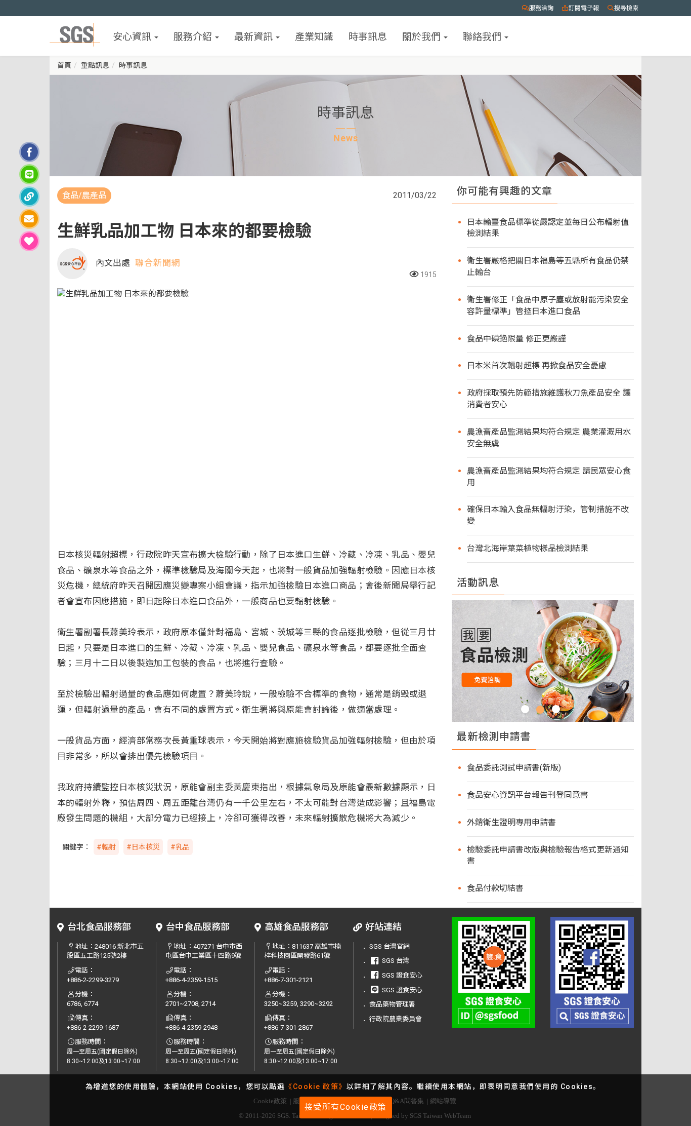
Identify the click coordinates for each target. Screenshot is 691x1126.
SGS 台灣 (395, 960)
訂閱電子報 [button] (584, 8)
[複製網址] (29, 196)
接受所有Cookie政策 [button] (346, 1107)
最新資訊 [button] (254, 36)
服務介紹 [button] (194, 36)
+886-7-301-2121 (288, 980)
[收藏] (29, 241)
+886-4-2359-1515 (191, 980)
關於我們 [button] (422, 36)
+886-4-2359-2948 (191, 1027)
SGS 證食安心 (402, 975)
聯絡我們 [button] (483, 36)
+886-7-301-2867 (288, 1027)
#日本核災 (143, 847)
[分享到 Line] (29, 174)
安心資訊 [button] (133, 36)
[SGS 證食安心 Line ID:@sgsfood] (493, 972)
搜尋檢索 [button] (626, 8)
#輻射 (106, 847)
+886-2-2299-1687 (93, 1027)
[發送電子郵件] (29, 219)
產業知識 (314, 36)
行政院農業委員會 (395, 1019)
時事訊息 (368, 36)
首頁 (64, 65)
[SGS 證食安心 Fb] (592, 972)
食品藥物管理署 (392, 1004)
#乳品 (180, 847)
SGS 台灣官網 (389, 946)
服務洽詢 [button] (541, 8)
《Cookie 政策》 (316, 1086)
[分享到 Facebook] (29, 152)
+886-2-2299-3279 (93, 980)
